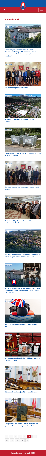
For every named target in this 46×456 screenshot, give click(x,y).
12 (7, 440)
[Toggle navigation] (41, 10)
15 (22, 440)
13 (12, 440)
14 (17, 440)
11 (34, 437)
